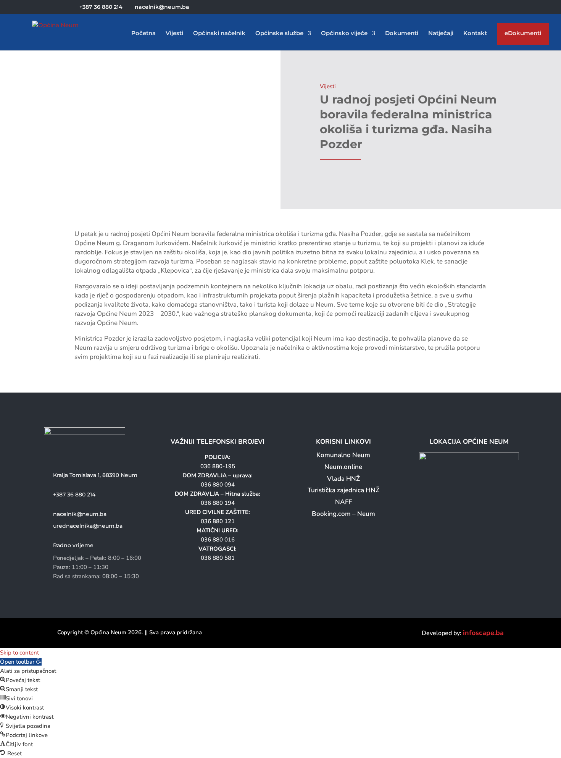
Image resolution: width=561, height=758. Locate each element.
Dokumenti (401, 34)
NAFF (343, 502)
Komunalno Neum (343, 455)
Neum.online (343, 466)
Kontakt (475, 34)
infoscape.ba (483, 632)
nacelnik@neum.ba (79, 514)
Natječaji (440, 34)
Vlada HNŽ (343, 478)
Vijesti (174, 34)
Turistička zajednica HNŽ (343, 490)
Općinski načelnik (219, 34)
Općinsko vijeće (344, 34)
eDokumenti (523, 35)
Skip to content (19, 652)
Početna (143, 34)
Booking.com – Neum (343, 513)
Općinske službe (279, 34)
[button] (21, 662)
